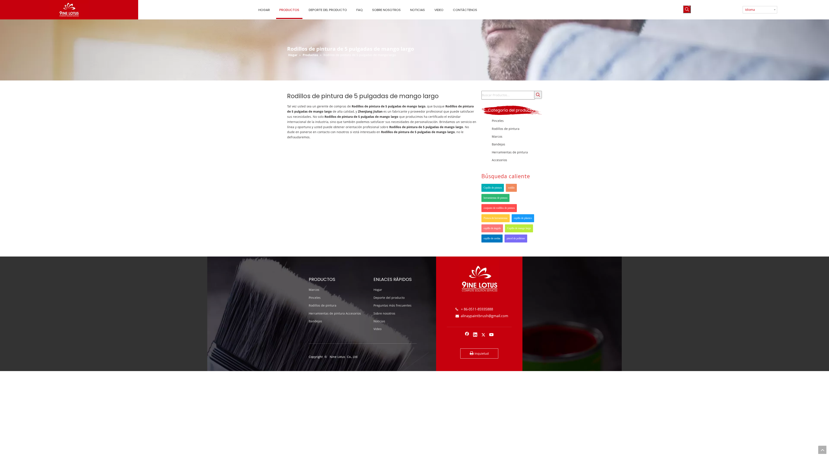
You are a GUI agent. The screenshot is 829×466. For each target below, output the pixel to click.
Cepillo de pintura (493, 187)
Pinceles (498, 121)
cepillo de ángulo (492, 228)
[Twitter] (483, 335)
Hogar (377, 290)
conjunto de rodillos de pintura (499, 207)
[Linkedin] (475, 335)
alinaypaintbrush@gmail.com (482, 315)
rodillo (511, 187)
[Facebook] (467, 335)
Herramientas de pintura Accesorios (335, 313)
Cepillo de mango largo (519, 228)
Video (377, 329)
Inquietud (481, 353)
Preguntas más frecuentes (392, 305)
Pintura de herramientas (496, 218)
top (822, 450)
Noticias (379, 321)
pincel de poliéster (516, 238)
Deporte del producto (389, 298)
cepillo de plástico (523, 218)
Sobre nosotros (384, 313)
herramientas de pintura (495, 197)
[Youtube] (491, 335)
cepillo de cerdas (492, 238)
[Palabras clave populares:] (687, 9)
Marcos (497, 136)
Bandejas (498, 144)
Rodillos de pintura (505, 129)
